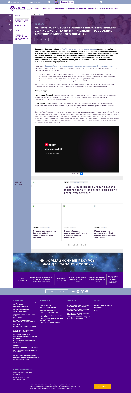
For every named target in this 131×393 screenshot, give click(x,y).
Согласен (102, 386)
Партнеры (17, 324)
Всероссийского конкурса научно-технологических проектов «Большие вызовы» (79, 66)
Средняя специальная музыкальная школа (21, 37)
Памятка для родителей (49, 312)
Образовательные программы (78, 303)
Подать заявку (57, 291)
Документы (17, 318)
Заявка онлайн (45, 305)
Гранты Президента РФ (22, 279)
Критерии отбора (46, 303)
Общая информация (20, 307)
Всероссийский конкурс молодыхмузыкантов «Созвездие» (113, 279)
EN (106, 2)
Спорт (18, 30)
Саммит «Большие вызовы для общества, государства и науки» (77, 279)
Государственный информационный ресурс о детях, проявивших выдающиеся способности (41, 279)
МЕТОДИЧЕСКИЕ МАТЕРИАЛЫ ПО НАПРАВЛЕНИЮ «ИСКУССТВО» (78, 306)
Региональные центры (21, 334)
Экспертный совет (20, 311)
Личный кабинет (16, 2)
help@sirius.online (35, 2)
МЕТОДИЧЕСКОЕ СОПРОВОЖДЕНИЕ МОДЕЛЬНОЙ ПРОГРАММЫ (78, 317)
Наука (17, 16)
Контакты (17, 343)
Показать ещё (77, 245)
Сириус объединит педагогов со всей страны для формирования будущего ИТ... (75, 234)
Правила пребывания (48, 308)
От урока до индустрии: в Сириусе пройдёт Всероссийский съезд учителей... (44, 234)
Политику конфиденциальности (60, 388)
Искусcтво (98, 308)
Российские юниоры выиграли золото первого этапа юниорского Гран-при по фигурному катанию (90, 189)
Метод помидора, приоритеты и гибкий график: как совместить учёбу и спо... (105, 234)
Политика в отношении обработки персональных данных (26, 358)
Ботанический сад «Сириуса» (24, 340)
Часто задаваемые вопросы (50, 322)
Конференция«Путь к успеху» (61, 279)
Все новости (41, 39)
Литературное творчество (21, 21)
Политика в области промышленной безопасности (24, 354)
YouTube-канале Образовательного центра (79, 49)
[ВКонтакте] (81, 173)
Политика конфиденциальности (25, 347)
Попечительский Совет (21, 309)
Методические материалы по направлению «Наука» (78, 310)
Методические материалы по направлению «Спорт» (78, 313)
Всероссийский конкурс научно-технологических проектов (97, 279)
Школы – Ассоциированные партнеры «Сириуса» (23, 331)
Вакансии (17, 345)
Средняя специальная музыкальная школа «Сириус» (24, 321)
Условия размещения (48, 310)
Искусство (20, 25)
